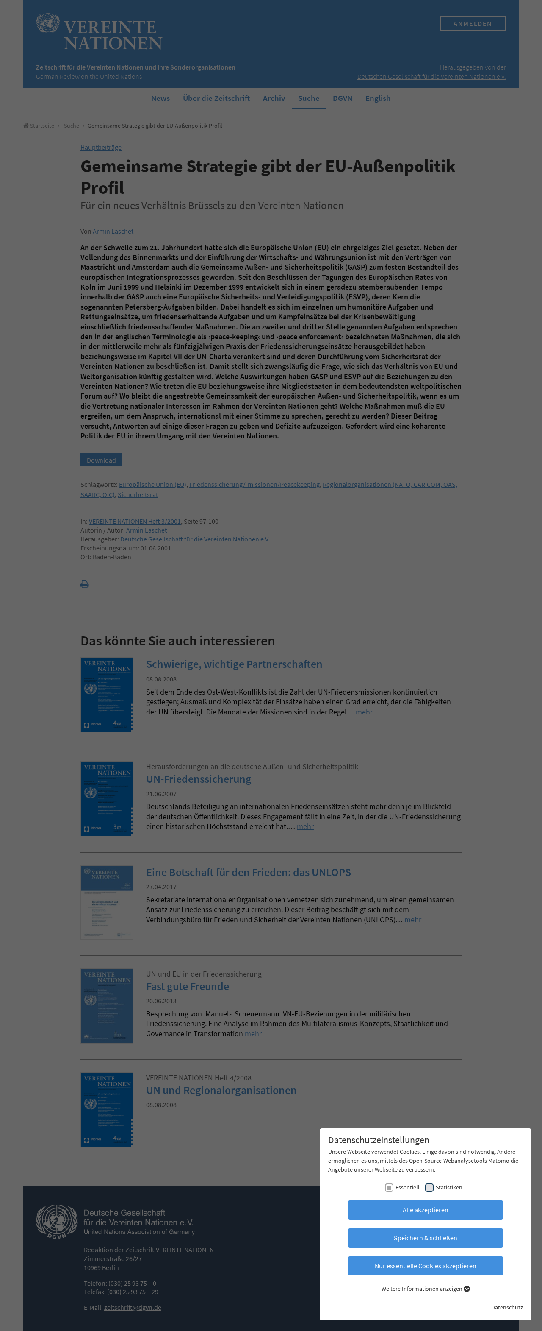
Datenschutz (507, 1307)
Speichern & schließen (425, 1237)
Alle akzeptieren (425, 1209)
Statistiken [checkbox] (449, 1187)
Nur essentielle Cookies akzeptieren (425, 1265)
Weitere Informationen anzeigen (423, 1288)
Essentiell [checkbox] (407, 1187)
